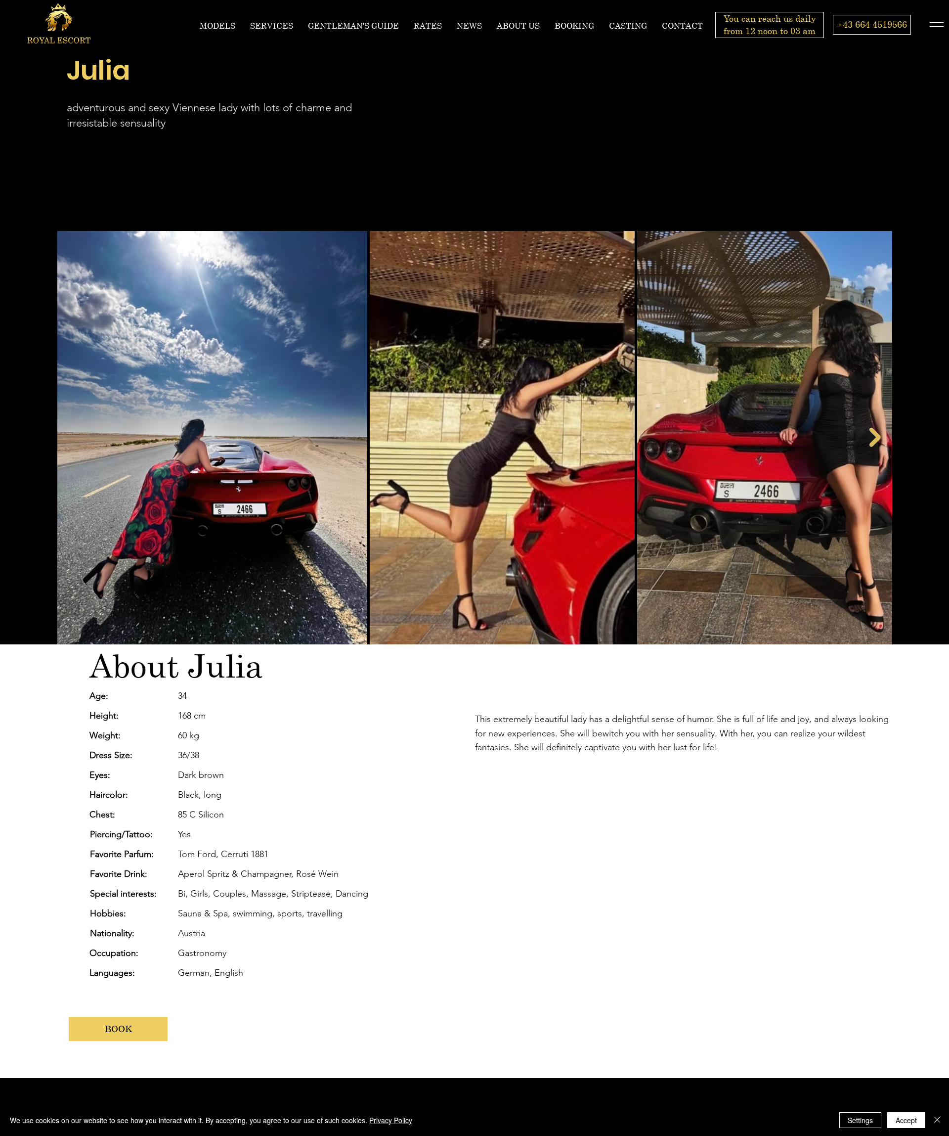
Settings (860, 1120)
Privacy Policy (390, 1120)
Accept (906, 1120)
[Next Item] (875, 437)
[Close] (937, 1120)
